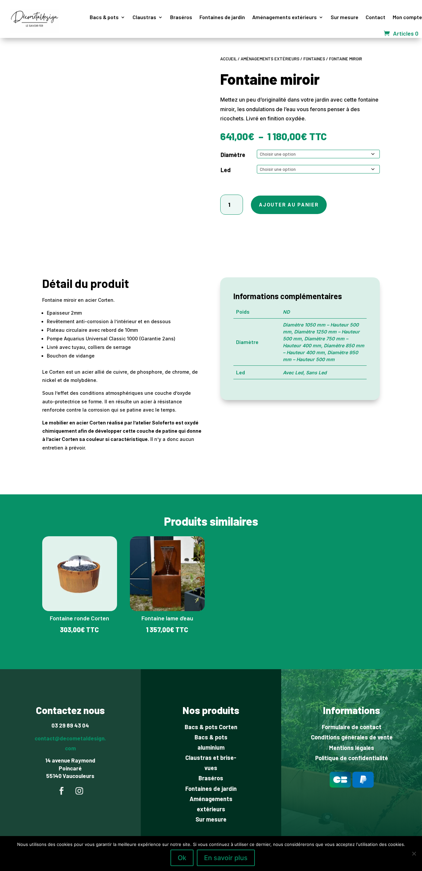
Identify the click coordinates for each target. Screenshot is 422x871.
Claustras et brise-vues (210, 762)
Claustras (144, 17)
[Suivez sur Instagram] (79, 790)
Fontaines (314, 58)
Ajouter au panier (289, 204)
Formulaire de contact (351, 727)
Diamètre (233, 154)
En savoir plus (226, 858)
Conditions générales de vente (352, 737)
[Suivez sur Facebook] (61, 790)
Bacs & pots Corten (211, 727)
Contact (375, 17)
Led (226, 169)
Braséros (181, 17)
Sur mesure (344, 17)
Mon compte (407, 17)
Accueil (228, 58)
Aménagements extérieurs (284, 17)
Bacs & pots (104, 17)
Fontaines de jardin (222, 17)
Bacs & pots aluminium (211, 742)
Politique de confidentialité (351, 758)
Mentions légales (351, 747)
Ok (182, 858)
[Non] (413, 853)
